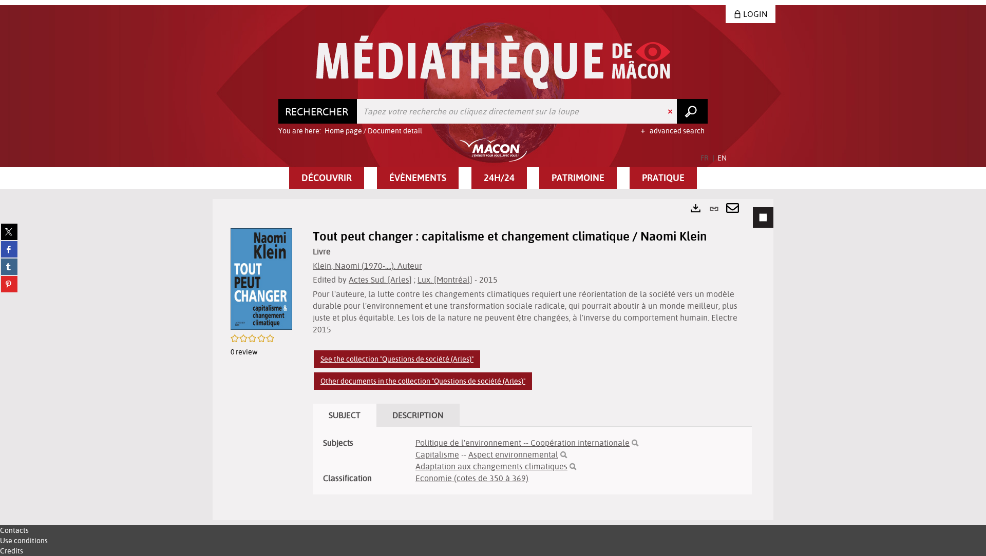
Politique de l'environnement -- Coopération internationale (522, 443)
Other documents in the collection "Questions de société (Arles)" (422, 381)
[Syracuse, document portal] (493, 62)
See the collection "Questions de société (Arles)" (396, 359)
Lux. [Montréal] (445, 279)
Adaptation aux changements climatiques (491, 466)
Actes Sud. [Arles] (380, 279)
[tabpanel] (493, 359)
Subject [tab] (345, 415)
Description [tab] (418, 415)
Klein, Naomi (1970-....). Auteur (367, 266)
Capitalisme (437, 454)
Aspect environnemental (513, 454)
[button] (326, 178)
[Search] (635, 443)
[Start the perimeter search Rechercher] (692, 111)
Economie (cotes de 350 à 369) (471, 478)
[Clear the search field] (671, 111)
